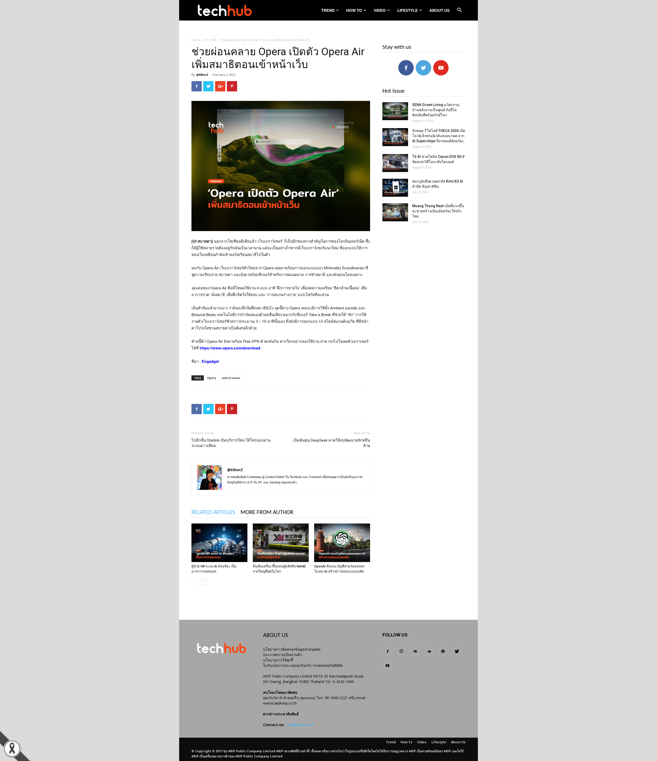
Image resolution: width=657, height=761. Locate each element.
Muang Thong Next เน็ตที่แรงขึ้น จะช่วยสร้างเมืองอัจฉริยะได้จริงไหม (438, 211)
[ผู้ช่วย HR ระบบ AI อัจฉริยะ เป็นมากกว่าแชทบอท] (219, 543)
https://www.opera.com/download (230, 348)
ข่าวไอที (210, 40)
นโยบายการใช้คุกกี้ (278, 660)
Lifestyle (407, 10)
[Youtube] (387, 666)
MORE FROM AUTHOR (266, 513)
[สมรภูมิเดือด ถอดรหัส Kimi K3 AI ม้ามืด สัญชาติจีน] (395, 188)
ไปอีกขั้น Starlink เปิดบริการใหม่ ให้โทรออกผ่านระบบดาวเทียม (230, 443)
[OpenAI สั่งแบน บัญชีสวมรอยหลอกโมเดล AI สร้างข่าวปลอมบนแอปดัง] (342, 543)
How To (354, 10)
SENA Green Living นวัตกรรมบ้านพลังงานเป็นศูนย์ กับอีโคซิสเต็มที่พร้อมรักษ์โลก (435, 110)
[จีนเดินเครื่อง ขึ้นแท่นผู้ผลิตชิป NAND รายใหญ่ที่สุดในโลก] (281, 543)
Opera (211, 378)
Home (195, 40)
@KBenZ (202, 75)
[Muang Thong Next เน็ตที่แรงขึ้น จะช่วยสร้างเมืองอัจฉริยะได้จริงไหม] (395, 212)
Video (380, 10)
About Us (439, 10)
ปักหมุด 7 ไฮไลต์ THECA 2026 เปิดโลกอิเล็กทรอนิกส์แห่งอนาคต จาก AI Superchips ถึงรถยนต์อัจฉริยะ (438, 136)
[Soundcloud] (429, 651)
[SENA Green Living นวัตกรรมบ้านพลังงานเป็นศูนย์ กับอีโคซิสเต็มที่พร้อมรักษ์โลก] (395, 111)
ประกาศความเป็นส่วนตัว (282, 654)
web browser (231, 378)
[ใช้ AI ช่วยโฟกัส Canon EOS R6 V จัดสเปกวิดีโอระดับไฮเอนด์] (395, 163)
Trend (328, 10)
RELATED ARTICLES (213, 513)
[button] (459, 10)
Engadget (210, 361)
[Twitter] (457, 651)
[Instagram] (401, 651)
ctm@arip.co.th (299, 724)
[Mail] (415, 651)
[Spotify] (443, 651)
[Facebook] (387, 651)
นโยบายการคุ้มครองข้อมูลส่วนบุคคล (292, 649)
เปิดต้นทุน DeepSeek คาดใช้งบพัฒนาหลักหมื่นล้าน (331, 443)
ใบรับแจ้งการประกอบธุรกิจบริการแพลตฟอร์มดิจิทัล (303, 665)
